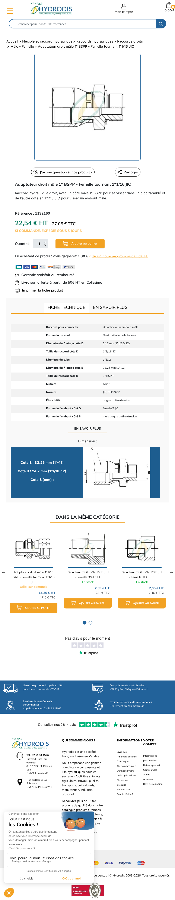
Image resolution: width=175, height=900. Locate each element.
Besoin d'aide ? (125, 794)
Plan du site (123, 789)
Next (171, 572)
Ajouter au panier (83, 243)
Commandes (150, 769)
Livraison (122, 751)
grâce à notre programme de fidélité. (118, 256)
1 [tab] (84, 623)
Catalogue (122, 761)
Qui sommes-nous (126, 765)
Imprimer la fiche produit (42, 290)
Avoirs (146, 774)
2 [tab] (90, 623)
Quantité (22, 243)
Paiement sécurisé (127, 756)
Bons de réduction (152, 783)
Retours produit (151, 765)
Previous (3, 572)
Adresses (148, 779)
